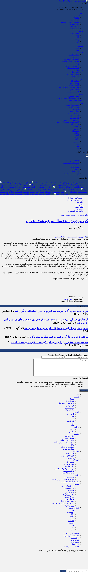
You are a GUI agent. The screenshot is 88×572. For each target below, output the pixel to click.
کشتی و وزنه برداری (71, 120)
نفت (77, 35)
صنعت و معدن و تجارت (70, 22)
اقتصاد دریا (75, 20)
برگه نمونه (75, 165)
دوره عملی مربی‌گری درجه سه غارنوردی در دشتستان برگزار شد (51, 310)
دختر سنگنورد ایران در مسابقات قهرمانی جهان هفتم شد (56, 328)
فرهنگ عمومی (73, 89)
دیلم (77, 148)
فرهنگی (80, 79)
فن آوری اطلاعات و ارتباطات (68, 98)
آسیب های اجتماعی (71, 59)
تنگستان (76, 139)
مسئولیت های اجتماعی (74, 100)
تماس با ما (75, 167)
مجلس (76, 50)
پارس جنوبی (74, 33)
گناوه (77, 135)
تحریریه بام (68, 299)
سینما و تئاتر (74, 81)
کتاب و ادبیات (74, 85)
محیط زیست (74, 57)
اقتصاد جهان (74, 29)
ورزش (80, 102)
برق (77, 44)
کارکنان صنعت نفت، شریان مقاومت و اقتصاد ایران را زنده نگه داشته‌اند (54, 189)
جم (77, 144)
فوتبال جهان (74, 118)
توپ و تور (75, 109)
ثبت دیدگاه (83, 390)
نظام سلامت (74, 55)
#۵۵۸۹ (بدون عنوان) (71, 160)
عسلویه (76, 142)
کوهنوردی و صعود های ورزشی (67, 122)
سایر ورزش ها (73, 113)
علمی (81, 94)
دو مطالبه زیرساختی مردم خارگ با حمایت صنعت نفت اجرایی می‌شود (60, 183)
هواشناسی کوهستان (71, 173)
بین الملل (80, 70)
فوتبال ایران (74, 115)
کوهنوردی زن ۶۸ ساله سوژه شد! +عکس (57, 221)
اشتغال (76, 18)
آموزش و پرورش (72, 65)
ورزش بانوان (74, 107)
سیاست (80, 46)
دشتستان (75, 131)
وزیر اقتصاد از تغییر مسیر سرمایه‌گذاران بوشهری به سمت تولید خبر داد (26, 194)
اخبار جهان (75, 72)
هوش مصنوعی (73, 96)
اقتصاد (80, 15)
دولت (77, 48)
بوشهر (76, 129)
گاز (77, 37)
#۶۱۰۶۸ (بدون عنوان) (71, 163)
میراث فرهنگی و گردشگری (68, 61)
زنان (77, 63)
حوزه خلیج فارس (72, 74)
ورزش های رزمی (72, 105)
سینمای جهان (74, 83)
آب (78, 42)
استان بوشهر (78, 126)
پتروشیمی (75, 39)
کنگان (76, 133)
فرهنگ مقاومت (73, 92)
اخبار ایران (75, 76)
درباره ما (75, 171)
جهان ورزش (74, 111)
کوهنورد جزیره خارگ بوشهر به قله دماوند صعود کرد (59, 336)
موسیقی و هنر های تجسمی (68, 87)
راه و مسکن (74, 26)
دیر (78, 146)
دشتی (76, 137)
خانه (81, 13)
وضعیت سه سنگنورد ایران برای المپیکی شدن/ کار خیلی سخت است (49, 342)
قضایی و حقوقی (73, 68)
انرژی (81, 31)
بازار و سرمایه (73, 24)
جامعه (81, 52)
